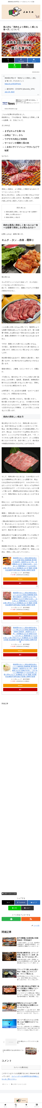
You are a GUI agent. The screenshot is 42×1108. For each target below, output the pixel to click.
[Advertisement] (21, 797)
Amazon (20, 579)
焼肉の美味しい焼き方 (13, 217)
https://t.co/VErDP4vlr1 (13, 84)
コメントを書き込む (21, 1067)
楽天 (20, 617)
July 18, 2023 (9, 92)
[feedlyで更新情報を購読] (11, 919)
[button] (27, 66)
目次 (18, 208)
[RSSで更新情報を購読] (30, 919)
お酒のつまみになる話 (10, 893)
